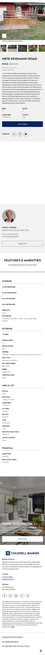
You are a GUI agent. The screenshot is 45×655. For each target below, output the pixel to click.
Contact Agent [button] (22, 124)
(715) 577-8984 (12, 234)
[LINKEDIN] (16, 595)
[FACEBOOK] (4, 595)
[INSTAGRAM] (10, 595)
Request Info (22, 243)
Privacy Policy (24, 646)
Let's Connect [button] (22, 539)
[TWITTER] (22, 595)
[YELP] (28, 595)
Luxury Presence (11, 641)
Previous (0, 1)
